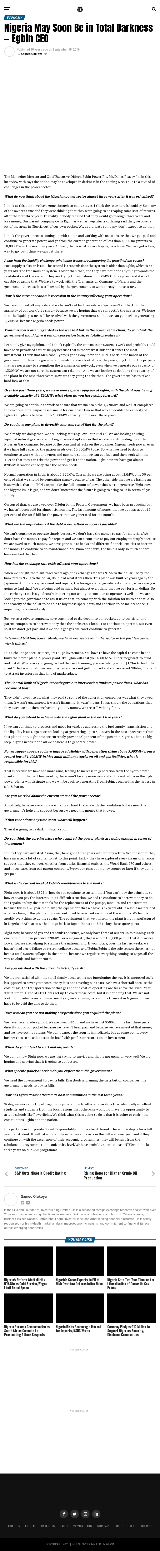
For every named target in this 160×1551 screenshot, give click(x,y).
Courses (146, 1526)
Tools (132, 1526)
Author (30, 1526)
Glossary (103, 1526)
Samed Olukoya (31, 54)
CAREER (64, 1526)
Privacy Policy (82, 1526)
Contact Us (47, 1526)
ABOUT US (14, 1526)
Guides (119, 1526)
